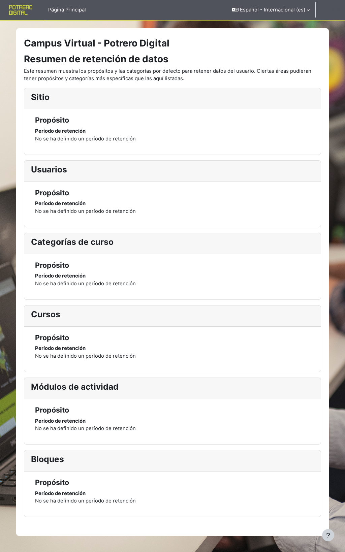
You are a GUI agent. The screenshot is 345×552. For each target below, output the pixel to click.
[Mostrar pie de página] (328, 535)
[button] (271, 10)
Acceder (330, 10)
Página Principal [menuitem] (67, 10)
